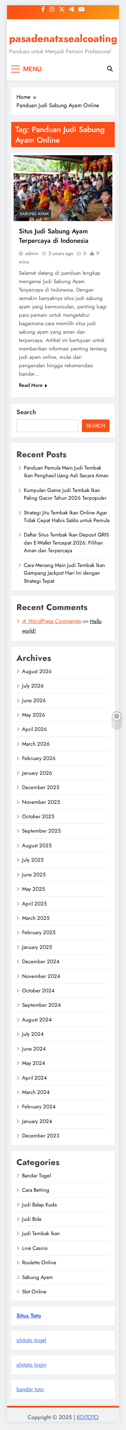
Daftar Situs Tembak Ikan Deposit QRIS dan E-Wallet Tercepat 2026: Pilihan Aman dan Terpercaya (66, 542)
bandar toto (30, 1389)
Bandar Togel (36, 1175)
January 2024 (37, 1121)
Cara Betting (35, 1190)
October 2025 (38, 816)
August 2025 (36, 845)
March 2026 (36, 744)
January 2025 (37, 947)
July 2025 (32, 860)
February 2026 (39, 758)
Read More (31, 385)
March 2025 (35, 918)
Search (26, 412)
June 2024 (34, 1049)
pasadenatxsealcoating (63, 38)
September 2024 (41, 1005)
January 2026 (37, 773)
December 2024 (40, 961)
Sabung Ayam (34, 214)
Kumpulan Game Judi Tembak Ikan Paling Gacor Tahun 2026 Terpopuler (65, 494)
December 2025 (40, 787)
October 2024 (38, 990)
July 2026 (33, 686)
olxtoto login (31, 1365)
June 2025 (34, 874)
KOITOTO (88, 1417)
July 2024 (33, 1034)
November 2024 (41, 976)
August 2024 (37, 1020)
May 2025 (33, 889)
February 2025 (38, 932)
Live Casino (35, 1248)
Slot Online (34, 1291)
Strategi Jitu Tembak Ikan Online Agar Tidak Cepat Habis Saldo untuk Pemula (67, 516)
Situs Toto (28, 1316)
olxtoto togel (31, 1340)
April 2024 (34, 1078)
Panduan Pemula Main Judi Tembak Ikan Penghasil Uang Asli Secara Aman (66, 471)
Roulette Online (39, 1262)
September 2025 (41, 831)
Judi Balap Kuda (39, 1205)
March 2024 (36, 1092)
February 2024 (39, 1106)
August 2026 (37, 671)
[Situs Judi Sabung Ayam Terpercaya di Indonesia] (63, 188)
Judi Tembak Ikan (41, 1233)
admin (31, 253)
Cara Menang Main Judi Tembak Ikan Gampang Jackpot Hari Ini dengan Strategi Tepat (64, 573)
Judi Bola (31, 1219)
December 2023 (40, 1136)
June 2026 (34, 700)
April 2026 (34, 729)
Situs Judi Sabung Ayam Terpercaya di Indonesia (54, 235)
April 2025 (34, 904)
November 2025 (41, 802)
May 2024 (33, 1063)
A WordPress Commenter (52, 621)
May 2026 (33, 715)
